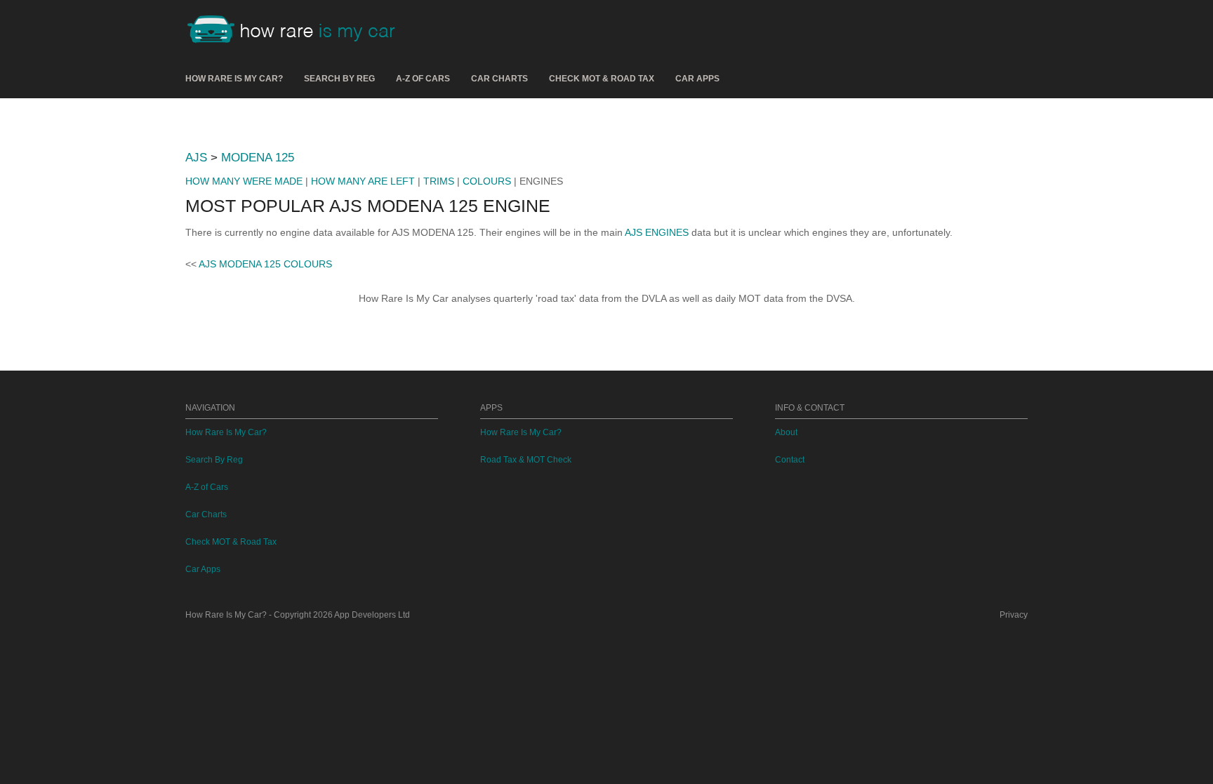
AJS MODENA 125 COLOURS (265, 264)
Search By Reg (339, 79)
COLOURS (487, 181)
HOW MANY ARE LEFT (363, 181)
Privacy (1014, 615)
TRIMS (438, 181)
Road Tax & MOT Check (525, 460)
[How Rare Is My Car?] (297, 30)
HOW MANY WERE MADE (244, 181)
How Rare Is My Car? (234, 79)
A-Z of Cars (423, 79)
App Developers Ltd (372, 615)
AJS (196, 157)
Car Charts (499, 79)
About (786, 432)
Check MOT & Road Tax (601, 79)
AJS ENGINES (657, 232)
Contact (789, 460)
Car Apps (697, 79)
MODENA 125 (257, 157)
